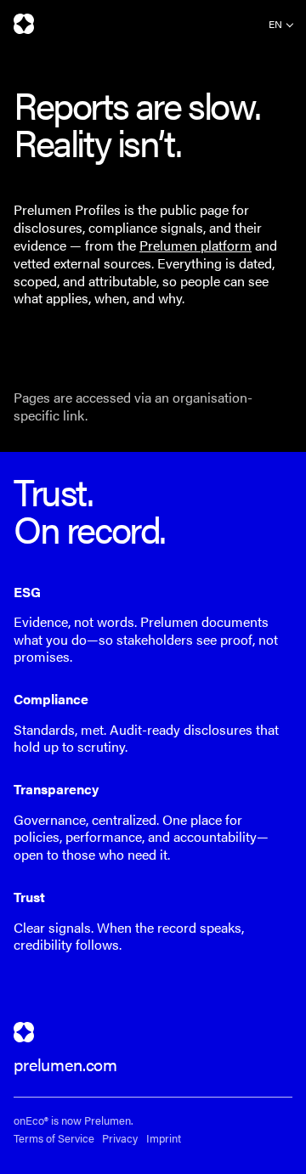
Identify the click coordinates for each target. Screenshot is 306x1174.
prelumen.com (65, 1064)
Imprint (163, 1139)
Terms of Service (54, 1139)
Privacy (120, 1139)
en (275, 23)
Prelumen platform (195, 245)
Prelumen (24, 24)
